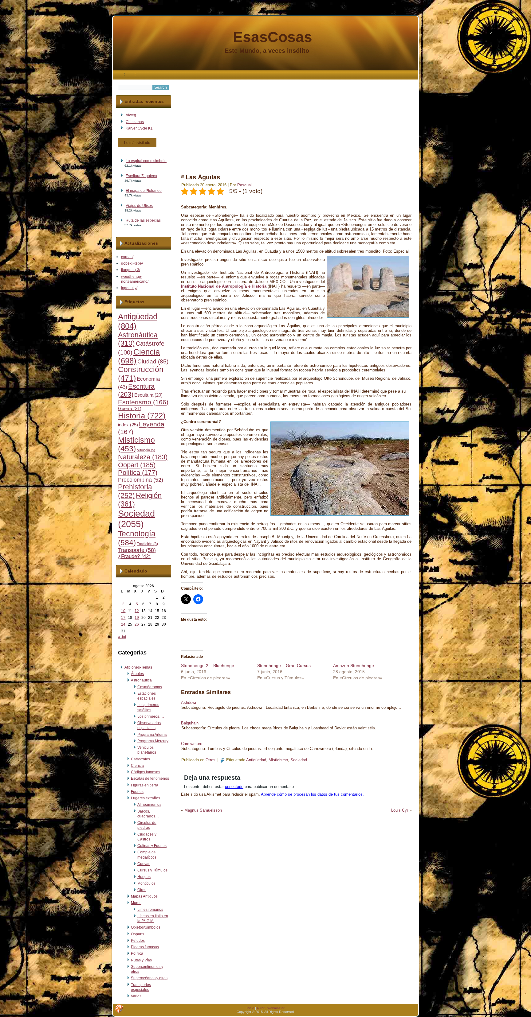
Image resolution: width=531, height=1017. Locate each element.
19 (137, 617)
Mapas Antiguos (144, 896)
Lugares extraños (145, 798)
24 (123, 624)
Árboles (137, 674)
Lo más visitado (137, 143)
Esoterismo (143, 402)
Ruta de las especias (143, 220)
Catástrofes (140, 759)
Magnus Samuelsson (203, 810)
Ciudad (152, 361)
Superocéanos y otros (149, 978)
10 (123, 611)
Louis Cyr (399, 810)
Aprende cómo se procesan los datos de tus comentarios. (312, 794)
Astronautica (141, 680)
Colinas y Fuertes (152, 846)
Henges (144, 877)
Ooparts (137, 934)
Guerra (129, 408)
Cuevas (143, 864)
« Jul (122, 637)
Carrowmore (191, 743)
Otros (141, 890)
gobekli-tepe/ (132, 263)
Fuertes (137, 792)
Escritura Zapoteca (141, 176)
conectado (234, 786)
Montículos (146, 883)
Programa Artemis (152, 734)
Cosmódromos (149, 687)
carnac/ (127, 257)
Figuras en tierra (144, 785)
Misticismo (278, 760)
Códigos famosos (145, 772)
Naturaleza (142, 457)
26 (137, 624)
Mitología (146, 450)
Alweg (131, 115)
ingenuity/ (129, 288)
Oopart (136, 465)
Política (137, 472)
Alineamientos (149, 804)
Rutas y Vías (141, 960)
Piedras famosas (145, 947)
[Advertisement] (296, 122)
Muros (136, 903)
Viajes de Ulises (139, 206)
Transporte (137, 550)
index (128, 424)
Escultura (148, 395)
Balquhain (190, 723)
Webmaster (276, 1008)
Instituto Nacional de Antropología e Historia (223, 286)
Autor (261, 1008)
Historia (142, 415)
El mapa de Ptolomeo (144, 190)
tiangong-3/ (130, 270)
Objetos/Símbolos (145, 927)
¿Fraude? (134, 556)
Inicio (250, 1008)
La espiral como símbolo (146, 161)
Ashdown (189, 702)
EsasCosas (272, 37)
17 (123, 617)
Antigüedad (256, 760)
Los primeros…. (150, 716)
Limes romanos (150, 909)
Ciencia (137, 765)
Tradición (147, 544)
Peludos (138, 940)
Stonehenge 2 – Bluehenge (207, 665)
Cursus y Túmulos (152, 870)
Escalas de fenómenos (150, 778)
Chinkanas (135, 122)
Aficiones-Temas (138, 667)
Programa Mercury (152, 741)
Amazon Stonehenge (353, 665)
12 (137, 611)
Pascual (244, 185)
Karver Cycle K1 (139, 128)
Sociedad (136, 518)
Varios (136, 996)
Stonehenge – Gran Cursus (284, 665)
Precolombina (140, 480)
